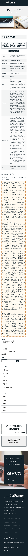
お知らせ (5, 370)
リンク (11, 532)
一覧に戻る (12, 351)
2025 (4, 397)
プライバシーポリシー (9, 538)
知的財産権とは (7, 525)
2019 (4, 410)
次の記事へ (4, 354)
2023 (4, 404)
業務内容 (14, 522)
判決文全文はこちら (8, 341)
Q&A (19, 528)
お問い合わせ (10, 480)
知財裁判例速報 (7, 387)
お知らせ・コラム (17, 525)
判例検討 (5, 384)
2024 (4, 400)
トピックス (6, 380)
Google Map (7, 537)
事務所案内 (11, 518)
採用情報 (6, 532)
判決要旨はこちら (7, 342)
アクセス (14, 528)
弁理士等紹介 (7, 522)
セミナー (5, 373)
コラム (5, 377)
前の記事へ (5, 349)
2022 (4, 407)
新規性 (11, 166)
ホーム (5, 518)
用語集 (15, 532)
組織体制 (17, 518)
